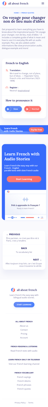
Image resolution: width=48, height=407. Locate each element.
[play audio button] (8, 109)
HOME (16, 13)
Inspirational (24, 90)
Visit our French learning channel (24, 364)
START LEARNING (24, 304)
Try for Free (36, 129)
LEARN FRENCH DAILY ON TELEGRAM (24, 359)
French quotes (24, 389)
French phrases (24, 385)
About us (24, 326)
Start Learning (24, 179)
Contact (24, 330)
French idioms (24, 381)
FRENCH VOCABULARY (24, 373)
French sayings (24, 377)
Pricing (24, 333)
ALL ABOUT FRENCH (24, 321)
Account (24, 337)
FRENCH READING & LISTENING (24, 346)
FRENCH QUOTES (27, 13)
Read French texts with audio (24, 351)
